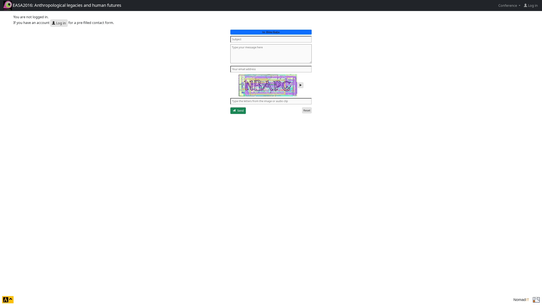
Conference (508, 5)
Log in (60, 23)
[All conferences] (536, 299)
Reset (306, 110)
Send (239, 110)
